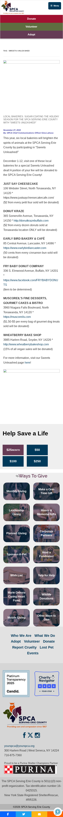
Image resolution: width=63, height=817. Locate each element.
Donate (31, 18)
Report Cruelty (24, 647)
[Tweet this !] (23, 814)
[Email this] (39, 814)
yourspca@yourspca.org (19, 745)
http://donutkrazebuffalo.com (31, 220)
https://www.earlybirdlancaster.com (24, 247)
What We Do (44, 636)
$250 (37, 461)
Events (32, 653)
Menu (56, 6)
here (27, 362)
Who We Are (21, 636)
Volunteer (31, 26)
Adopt (31, 34)
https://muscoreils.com (17, 316)
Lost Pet (47, 647)
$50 (37, 450)
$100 (13, 461)
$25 (13, 450)
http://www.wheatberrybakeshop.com (26, 344)
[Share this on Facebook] (8, 814)
